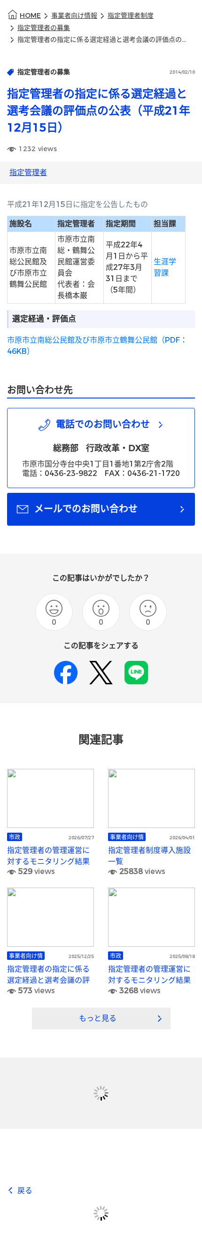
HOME (30, 15)
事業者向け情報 (74, 15)
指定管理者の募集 (43, 27)
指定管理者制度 (131, 15)
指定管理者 (28, 172)
